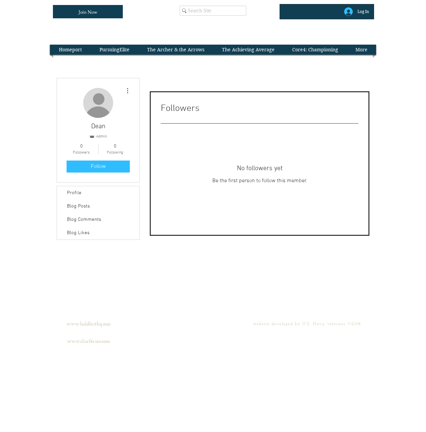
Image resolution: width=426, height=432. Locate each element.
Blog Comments (84, 219)
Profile (74, 193)
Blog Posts (78, 206)
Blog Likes (78, 233)
